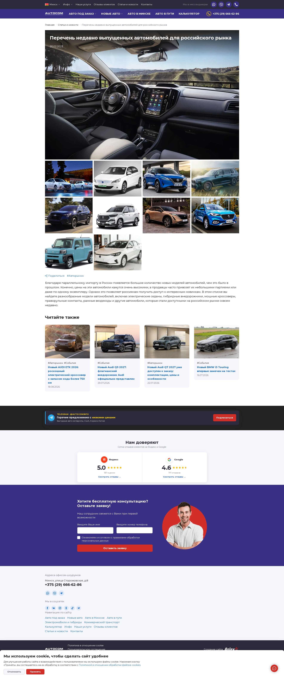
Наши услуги (83, 4)
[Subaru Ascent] (69, 215)
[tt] (72, 608)
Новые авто (75, 617)
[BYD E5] (69, 178)
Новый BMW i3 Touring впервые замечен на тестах (216, 369)
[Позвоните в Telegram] (229, 4)
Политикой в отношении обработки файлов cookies (109, 665)
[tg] (61, 593)
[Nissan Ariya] (166, 215)
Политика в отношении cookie (86, 645)
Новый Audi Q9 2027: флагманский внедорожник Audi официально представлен (116, 373)
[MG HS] (215, 215)
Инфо (68, 626)
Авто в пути (164, 13)
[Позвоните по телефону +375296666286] (236, 4)
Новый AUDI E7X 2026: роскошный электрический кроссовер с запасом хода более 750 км (67, 375)
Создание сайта (213, 649)
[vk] (53, 608)
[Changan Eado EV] (117, 252)
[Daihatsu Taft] (69, 252)
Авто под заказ (55, 617)
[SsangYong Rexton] (117, 215)
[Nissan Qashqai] (166, 178)
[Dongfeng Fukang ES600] (117, 178)
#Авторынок (75, 275)
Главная (49, 24)
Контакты (146, 4)
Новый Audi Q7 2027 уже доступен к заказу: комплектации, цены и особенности (164, 373)
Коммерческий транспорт (102, 622)
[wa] (47, 593)
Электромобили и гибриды (63, 622)
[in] (60, 608)
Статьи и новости (128, 4)
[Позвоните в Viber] (221, 4)
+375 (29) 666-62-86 (63, 584)
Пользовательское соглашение (86, 649)
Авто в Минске (139, 13)
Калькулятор (189, 13)
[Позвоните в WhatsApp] (214, 4)
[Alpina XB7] (215, 178)
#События (70, 363)
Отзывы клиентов (104, 4)
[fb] (47, 608)
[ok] (66, 608)
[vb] (54, 593)
